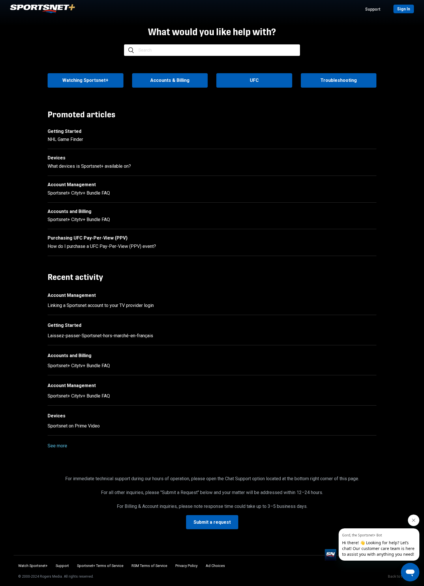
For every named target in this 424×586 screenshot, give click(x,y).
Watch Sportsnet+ (33, 566)
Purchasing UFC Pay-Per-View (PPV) (87, 238)
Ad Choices (215, 566)
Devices (56, 158)
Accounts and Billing (69, 211)
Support (372, 9)
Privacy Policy (186, 566)
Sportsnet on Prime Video (74, 426)
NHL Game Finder (65, 139)
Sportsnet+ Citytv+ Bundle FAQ (79, 193)
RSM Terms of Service (149, 566)
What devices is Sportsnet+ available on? (89, 166)
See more (57, 446)
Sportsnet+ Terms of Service (100, 566)
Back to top (397, 576)
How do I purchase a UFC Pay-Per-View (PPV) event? (102, 246)
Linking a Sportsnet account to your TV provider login (101, 305)
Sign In (403, 9)
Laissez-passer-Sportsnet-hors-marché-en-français (100, 335)
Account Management (72, 184)
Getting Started (64, 131)
